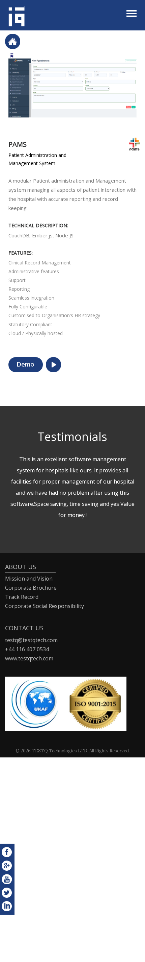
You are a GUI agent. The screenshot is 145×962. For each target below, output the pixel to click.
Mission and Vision (29, 578)
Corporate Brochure (31, 587)
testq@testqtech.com (31, 640)
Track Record (21, 597)
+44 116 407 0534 (27, 649)
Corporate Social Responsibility (44, 606)
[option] (72, 88)
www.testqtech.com (29, 658)
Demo (25, 364)
